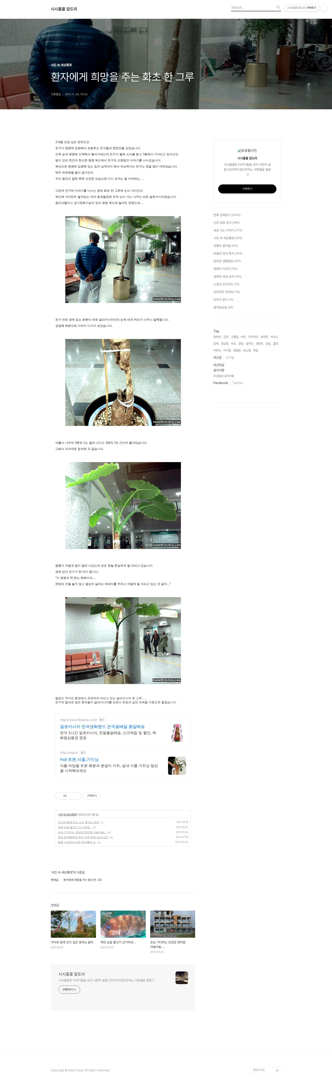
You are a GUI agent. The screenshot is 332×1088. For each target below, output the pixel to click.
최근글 (217, 357)
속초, (233, 343)
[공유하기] (70, 795)
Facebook (220, 383)
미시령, (227, 350)
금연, (226, 337)
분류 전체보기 (227, 215)
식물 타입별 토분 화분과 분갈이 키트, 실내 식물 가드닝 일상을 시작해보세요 (109, 768)
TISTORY (259, 1063)
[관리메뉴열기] (324, 8)
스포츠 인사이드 (226, 284)
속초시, (275, 337)
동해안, (217, 337)
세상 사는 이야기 (227, 230)
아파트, (217, 350)
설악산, (250, 343)
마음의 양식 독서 (227, 253)
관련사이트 (259, 1070)
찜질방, (237, 350)
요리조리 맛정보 (226, 292)
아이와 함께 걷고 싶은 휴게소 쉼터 (78, 822)
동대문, (265, 337)
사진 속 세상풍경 (67, 814)
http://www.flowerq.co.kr (78, 720)
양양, (241, 343)
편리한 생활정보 (227, 261)
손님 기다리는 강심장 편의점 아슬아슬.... (82, 832)
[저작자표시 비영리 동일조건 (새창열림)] (107, 796)
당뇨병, (247, 350)
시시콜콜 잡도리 (64, 9)
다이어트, (253, 337)
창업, (268, 343)
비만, (243, 337)
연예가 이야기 (225, 269)
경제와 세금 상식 (227, 276)
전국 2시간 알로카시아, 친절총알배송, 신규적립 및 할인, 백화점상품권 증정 (108, 735)
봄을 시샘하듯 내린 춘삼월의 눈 (77, 842)
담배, (216, 343)
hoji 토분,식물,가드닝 (79, 759)
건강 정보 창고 (226, 222)
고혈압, (235, 337)
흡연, (276, 343)
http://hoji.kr (69, 752)
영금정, (225, 343)
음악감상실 (223, 307)
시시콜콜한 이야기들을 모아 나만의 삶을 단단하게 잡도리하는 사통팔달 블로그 (106, 980)
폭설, (256, 350)
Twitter (237, 383)
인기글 (230, 357)
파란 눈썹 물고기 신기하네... (75, 827)
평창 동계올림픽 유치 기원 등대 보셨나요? (83, 837)
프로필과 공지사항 (223, 376)
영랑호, (260, 343)
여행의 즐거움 (225, 246)
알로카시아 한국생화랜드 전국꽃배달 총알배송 (102, 726)
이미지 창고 (223, 299)
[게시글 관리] (76, 795)
